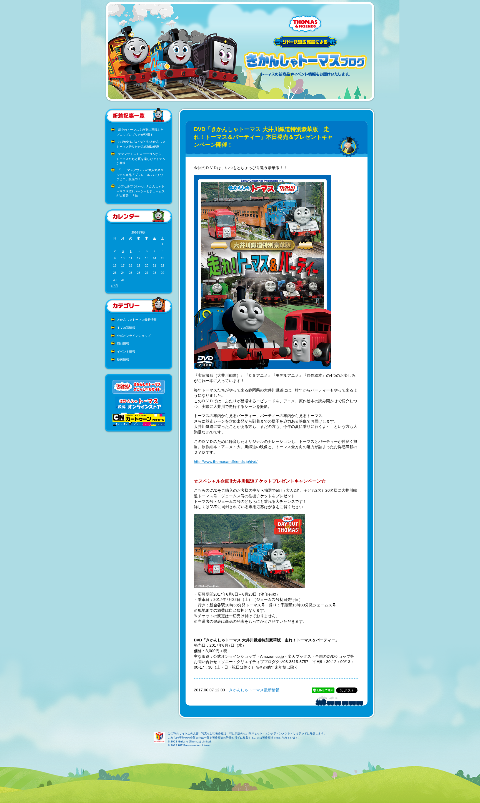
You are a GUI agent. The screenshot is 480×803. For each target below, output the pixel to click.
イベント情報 (126, 351)
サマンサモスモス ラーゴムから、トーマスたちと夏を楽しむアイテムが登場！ (140, 158)
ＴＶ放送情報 (126, 327)
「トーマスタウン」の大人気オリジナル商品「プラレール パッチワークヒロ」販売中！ (141, 174)
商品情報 (123, 343)
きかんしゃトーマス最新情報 (137, 319)
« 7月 (114, 285)
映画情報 (123, 359)
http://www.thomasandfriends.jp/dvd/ (226, 461)
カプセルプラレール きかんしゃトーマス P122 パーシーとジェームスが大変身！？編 (140, 191)
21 (154, 265)
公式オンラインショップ (134, 335)
